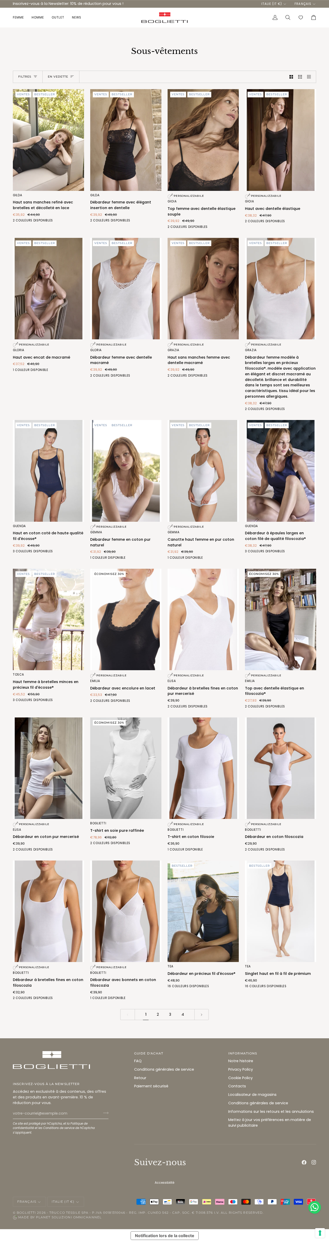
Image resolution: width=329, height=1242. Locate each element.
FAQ (138, 1060)
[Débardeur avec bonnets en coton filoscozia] (125, 911)
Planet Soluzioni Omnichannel (69, 1217)
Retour (140, 1077)
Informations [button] (242, 1053)
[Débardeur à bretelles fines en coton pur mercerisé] (203, 619)
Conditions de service (59, 1128)
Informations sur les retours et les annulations (271, 1111)
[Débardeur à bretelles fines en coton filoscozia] (48, 911)
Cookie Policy (240, 1077)
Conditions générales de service (164, 1069)
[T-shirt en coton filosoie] (203, 768)
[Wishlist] (300, 17)
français (303, 4)
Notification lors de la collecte (164, 1235)
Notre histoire (240, 1060)
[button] (20, 17)
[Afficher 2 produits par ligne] (291, 77)
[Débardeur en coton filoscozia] (280, 768)
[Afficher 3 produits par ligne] (300, 77)
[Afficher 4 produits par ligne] (310, 77)
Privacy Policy (240, 1069)
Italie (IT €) (271, 4)
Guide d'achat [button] (148, 1053)
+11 (211, 986)
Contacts (237, 1086)
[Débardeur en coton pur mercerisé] (48, 768)
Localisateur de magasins (252, 1094)
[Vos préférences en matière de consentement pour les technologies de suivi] (320, 1233)
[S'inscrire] (104, 1113)
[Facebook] (304, 1162)
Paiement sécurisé (151, 1086)
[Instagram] (314, 1162)
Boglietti (26, 1213)
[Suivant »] (201, 1014)
